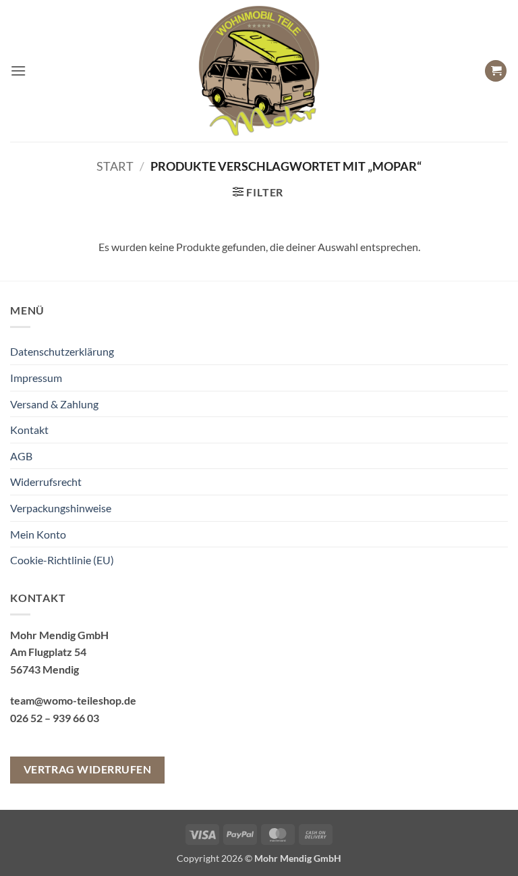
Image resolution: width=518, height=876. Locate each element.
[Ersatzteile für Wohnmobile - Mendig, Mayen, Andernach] (259, 71)
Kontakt (29, 429)
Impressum (36, 377)
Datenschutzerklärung (62, 351)
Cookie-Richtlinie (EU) (62, 559)
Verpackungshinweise (60, 507)
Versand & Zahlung (54, 404)
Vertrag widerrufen (87, 769)
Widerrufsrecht (46, 481)
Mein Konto (38, 534)
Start (115, 166)
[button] (18, 70)
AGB (21, 455)
